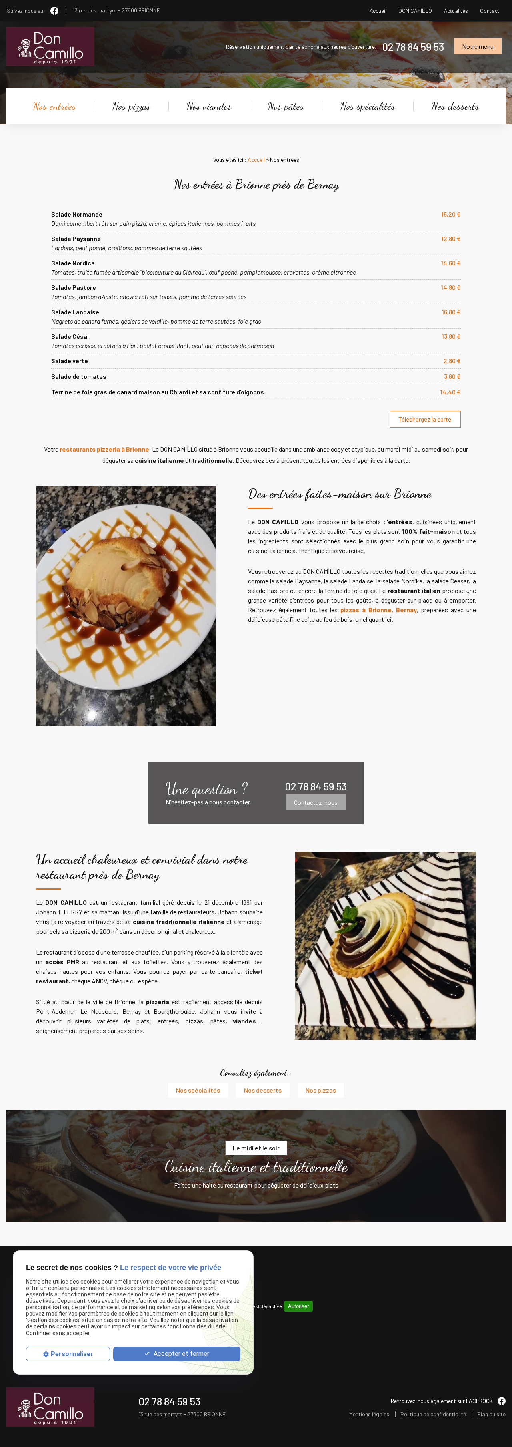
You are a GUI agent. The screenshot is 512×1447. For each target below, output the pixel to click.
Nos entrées (54, 106)
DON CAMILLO (415, 10)
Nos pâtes (286, 106)
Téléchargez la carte (425, 419)
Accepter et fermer (180, 1353)
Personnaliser (72, 1354)
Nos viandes (209, 106)
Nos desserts (455, 106)
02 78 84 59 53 (413, 46)
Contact (490, 10)
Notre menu (478, 46)
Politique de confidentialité (433, 1414)
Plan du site (491, 1414)
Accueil (378, 10)
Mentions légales (369, 1414)
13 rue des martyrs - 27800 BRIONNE (116, 10)
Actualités (456, 10)
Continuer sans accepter (58, 1333)
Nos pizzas (131, 106)
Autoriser (298, 1306)
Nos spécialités (367, 106)
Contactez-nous (316, 802)
